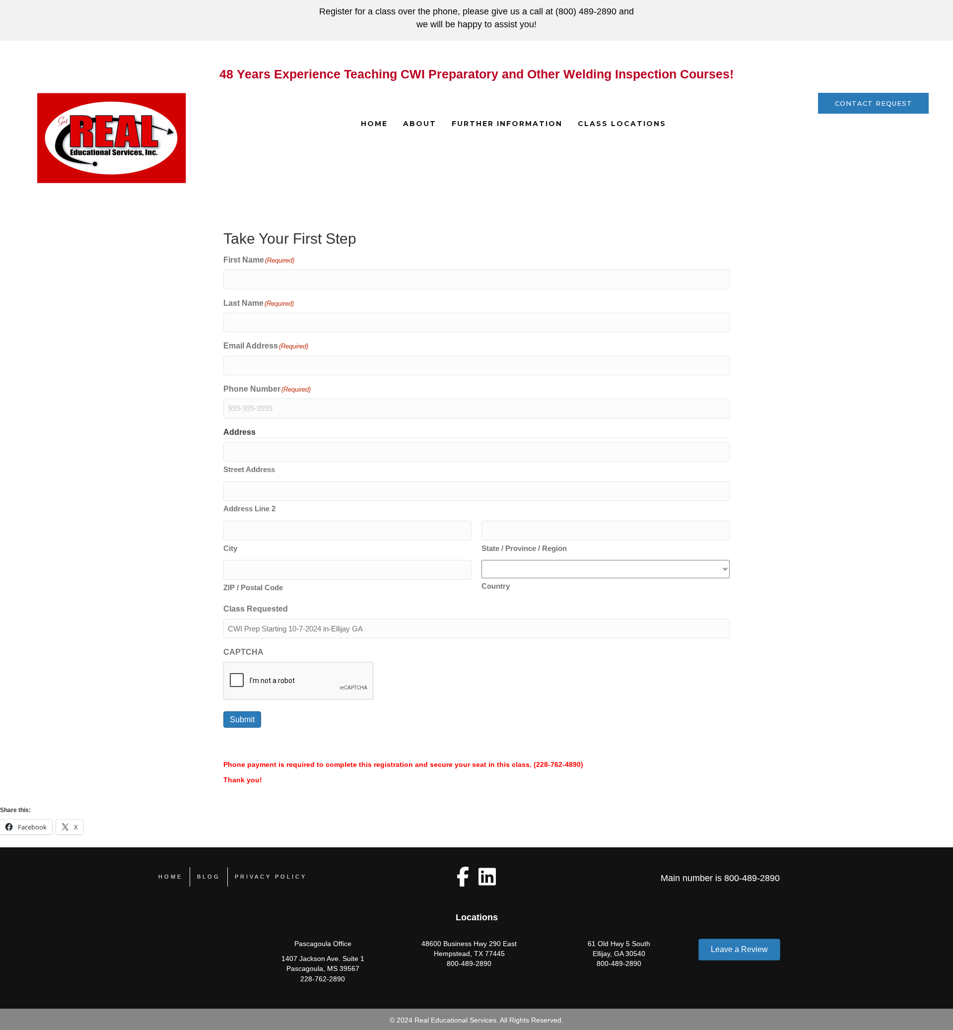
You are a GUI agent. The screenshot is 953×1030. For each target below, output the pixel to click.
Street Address (249, 469)
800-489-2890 (752, 878)
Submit (242, 719)
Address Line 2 (249, 508)
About (419, 123)
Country (495, 586)
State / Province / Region (524, 548)
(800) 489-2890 (585, 11)
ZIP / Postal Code (253, 587)
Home (374, 123)
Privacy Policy (271, 877)
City (230, 548)
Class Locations (622, 123)
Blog (208, 877)
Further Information (507, 123)
